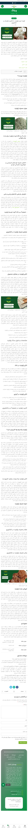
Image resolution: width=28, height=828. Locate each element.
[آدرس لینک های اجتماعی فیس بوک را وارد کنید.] (15, 3)
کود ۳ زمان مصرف (23, 67)
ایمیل (26, 726)
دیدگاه (25, 705)
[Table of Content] (25, 72)
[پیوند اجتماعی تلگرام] (12, 3)
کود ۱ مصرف (24, 62)
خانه (16, 13)
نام (26, 720)
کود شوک (16, 775)
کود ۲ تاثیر (24, 64)
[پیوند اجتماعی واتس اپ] (14, 3)
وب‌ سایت (25, 731)
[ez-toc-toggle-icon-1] (24, 72)
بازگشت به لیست (14, 691)
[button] (3, 785)
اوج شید (12, 800)
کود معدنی (12, 13)
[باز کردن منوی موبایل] (26, 6)
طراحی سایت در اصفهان (16, 799)
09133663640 (18, 802)
